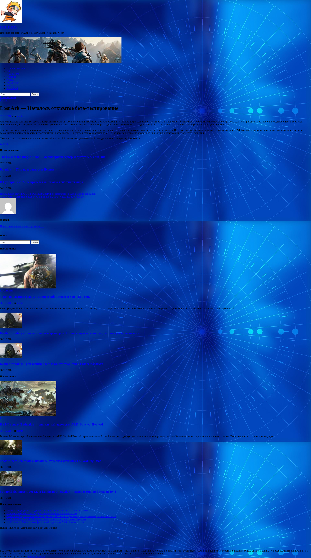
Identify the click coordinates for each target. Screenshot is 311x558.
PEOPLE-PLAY (8, 27)
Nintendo (11, 76)
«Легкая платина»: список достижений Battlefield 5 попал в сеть (45, 296)
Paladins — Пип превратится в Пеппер (27, 169)
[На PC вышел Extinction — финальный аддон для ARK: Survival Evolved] (28, 415)
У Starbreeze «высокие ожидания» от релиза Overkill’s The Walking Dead (51, 461)
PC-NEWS (12, 88)
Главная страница (16, 68)
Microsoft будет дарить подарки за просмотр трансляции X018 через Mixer (47, 510)
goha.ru (4, 144)
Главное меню (8, 97)
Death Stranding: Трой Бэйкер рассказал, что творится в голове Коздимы (51, 363)
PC (8, 71)
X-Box (10, 79)
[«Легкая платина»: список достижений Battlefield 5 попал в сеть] (28, 287)
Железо (10, 85)
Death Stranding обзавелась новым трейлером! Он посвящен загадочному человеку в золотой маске (70, 333)
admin (20, 116)
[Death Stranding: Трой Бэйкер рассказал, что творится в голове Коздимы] (11, 357)
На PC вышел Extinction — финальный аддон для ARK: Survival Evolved (51, 424)
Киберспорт (13, 82)
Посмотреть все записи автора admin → (22, 226)
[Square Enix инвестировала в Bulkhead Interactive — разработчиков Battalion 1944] (11, 485)
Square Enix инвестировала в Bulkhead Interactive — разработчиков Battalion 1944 (58, 491)
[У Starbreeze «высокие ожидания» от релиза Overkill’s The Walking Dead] (11, 454)
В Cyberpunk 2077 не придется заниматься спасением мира (41, 182)
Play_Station (12, 73)
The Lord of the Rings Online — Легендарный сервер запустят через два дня (52, 157)
